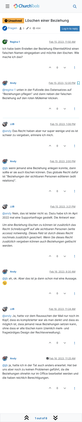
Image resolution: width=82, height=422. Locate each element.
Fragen (12, 28)
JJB (12, 124)
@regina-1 (9, 89)
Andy (13, 82)
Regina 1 (15, 41)
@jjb (5, 168)
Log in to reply (70, 28)
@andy (7, 130)
